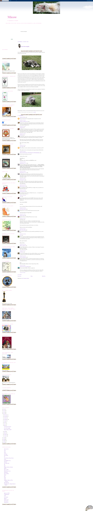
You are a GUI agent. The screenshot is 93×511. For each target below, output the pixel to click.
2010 (4, 437)
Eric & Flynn (6, 455)
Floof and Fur (6, 500)
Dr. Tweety (5, 454)
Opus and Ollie (6, 473)
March (5, 432)
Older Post (43, 276)
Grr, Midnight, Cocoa (7, 460)
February (5, 434)
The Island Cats (22, 179)
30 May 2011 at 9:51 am (22, 250)
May (5, 425)
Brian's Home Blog (23, 229)
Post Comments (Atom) (25, 278)
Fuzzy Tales (21, 146)
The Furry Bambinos (23, 257)
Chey (5, 450)
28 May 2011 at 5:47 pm (22, 145)
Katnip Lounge (22, 215)
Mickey (5, 468)
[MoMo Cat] (3, 123)
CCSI (5, 495)
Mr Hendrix (6, 472)
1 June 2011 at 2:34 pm (22, 265)
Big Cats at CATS (6, 493)
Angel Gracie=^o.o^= (23, 163)
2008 (4, 440)
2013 (4, 410)
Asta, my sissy (6, 448)
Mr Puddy (21, 134)
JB (4, 464)
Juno (20, 235)
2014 (4, 409)
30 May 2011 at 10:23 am (23, 255)
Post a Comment (19, 274)
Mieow (12, 17)
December (5, 414)
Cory (20, 196)
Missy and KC (6, 469)
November (5, 416)
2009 (4, 439)
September (6, 419)
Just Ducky (21, 251)
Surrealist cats (6, 502)
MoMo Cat (3, 121)
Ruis (4, 476)
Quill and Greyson (22, 186)
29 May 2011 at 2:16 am (22, 218)
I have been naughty (25, 46)
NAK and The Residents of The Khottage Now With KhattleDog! (30, 152)
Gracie (5, 459)
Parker (5, 474)
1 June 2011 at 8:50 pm (22, 272)
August (5, 420)
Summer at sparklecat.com (24, 121)
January (5, 435)
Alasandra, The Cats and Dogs (24, 266)
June (5, 423)
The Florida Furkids (23, 209)
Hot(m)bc (5, 461)
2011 (4, 413)
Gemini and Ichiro (22, 117)
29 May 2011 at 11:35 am (23, 244)
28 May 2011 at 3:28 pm (22, 133)
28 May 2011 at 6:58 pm (22, 151)
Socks (5, 478)
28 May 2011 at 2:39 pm (22, 126)
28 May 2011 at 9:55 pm (22, 178)
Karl (4, 465)
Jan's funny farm (6, 463)
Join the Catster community (5, 389)
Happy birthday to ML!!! (8, 429)
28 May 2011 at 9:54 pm (22, 171)
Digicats (5, 498)
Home (32, 276)
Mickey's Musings (22, 245)
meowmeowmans (22, 191)
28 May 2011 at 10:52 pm (23, 184)
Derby (5, 452)
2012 (4, 412)
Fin (4, 456)
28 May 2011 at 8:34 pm (22, 161)
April (5, 431)
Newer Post (19, 276)
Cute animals (6, 497)
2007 (4, 442)
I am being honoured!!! (7, 426)
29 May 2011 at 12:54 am (23, 207)
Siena (5, 477)
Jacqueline (21, 127)
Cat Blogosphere (6, 494)
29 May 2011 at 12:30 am (23, 195)
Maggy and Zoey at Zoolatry (8, 467)
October (5, 417)
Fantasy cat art (6, 499)
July (5, 422)
